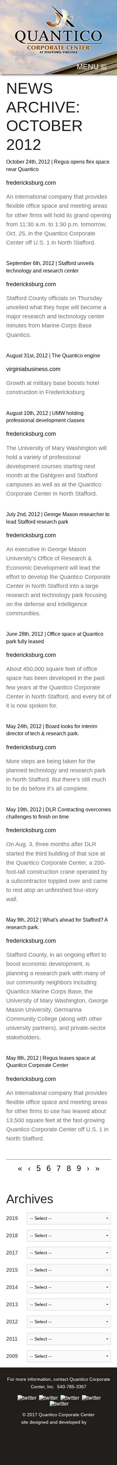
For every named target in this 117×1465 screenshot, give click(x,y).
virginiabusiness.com (33, 369)
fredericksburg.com (31, 183)
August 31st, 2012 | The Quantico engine (53, 355)
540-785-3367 (71, 1386)
